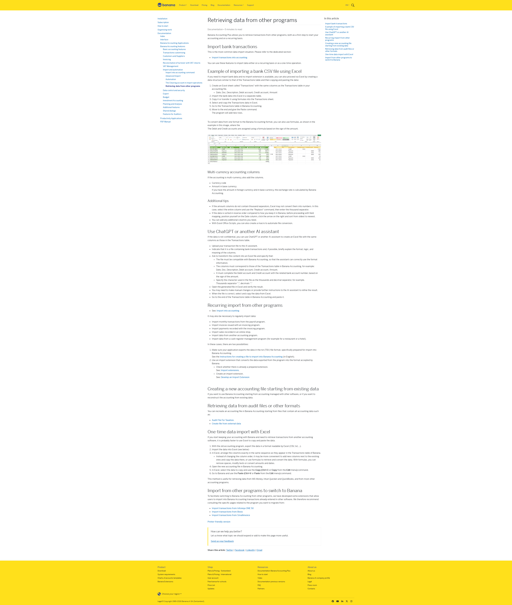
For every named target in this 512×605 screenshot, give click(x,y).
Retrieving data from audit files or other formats (339, 50)
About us (311, 571)
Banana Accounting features (172, 46)
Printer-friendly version (219, 521)
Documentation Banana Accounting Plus (274, 571)
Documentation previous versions (271, 581)
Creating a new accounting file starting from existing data (338, 44)
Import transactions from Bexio (227, 511)
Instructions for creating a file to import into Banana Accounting (251, 356)
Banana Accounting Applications (174, 43)
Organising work (165, 30)
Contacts (311, 589)
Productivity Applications (171, 118)
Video (260, 578)
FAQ (259, 585)
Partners (261, 589)
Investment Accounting (173, 100)
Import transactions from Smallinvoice (231, 515)
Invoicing (167, 59)
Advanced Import (173, 76)
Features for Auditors (172, 114)
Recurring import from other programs (337, 39)
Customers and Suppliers (174, 56)
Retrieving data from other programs (183, 86)
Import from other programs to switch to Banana (338, 59)
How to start (163, 26)
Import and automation (173, 70)
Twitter (229, 550)
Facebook (239, 550)
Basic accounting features (174, 49)
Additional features (171, 107)
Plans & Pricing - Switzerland (219, 571)
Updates (211, 589)
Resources (238, 5)
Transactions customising (174, 52)
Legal (310, 581)
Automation (171, 79)
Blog (212, 5)
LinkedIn (250, 550)
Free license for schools (217, 581)
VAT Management (170, 66)
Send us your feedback (222, 541)
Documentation (224, 5)
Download (194, 5)
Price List (211, 585)
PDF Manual (165, 122)
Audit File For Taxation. (223, 420)
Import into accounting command (180, 72)
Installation (162, 18)
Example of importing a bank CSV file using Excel (339, 28)
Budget (166, 97)
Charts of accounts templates (170, 578)
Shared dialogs (169, 111)
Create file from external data (226, 423)
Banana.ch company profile (319, 578)
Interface (164, 39)
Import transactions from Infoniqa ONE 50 (233, 508)
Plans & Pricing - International (219, 574)
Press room (312, 585)
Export (166, 94)
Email (259, 550)
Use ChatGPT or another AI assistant (337, 33)
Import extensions (230, 370)
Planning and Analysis (172, 104)
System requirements (166, 574)
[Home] (166, 5)
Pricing (204, 5)
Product (182, 5)
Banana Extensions (165, 581)
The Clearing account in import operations (184, 83)
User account (213, 578)
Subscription (163, 22)
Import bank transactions (336, 24)
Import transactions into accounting (229, 57)
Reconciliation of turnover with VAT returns (181, 63)
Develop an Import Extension (235, 377)
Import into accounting (228, 310)
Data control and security (174, 90)
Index (162, 36)
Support (250, 5)
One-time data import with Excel (339, 54)
